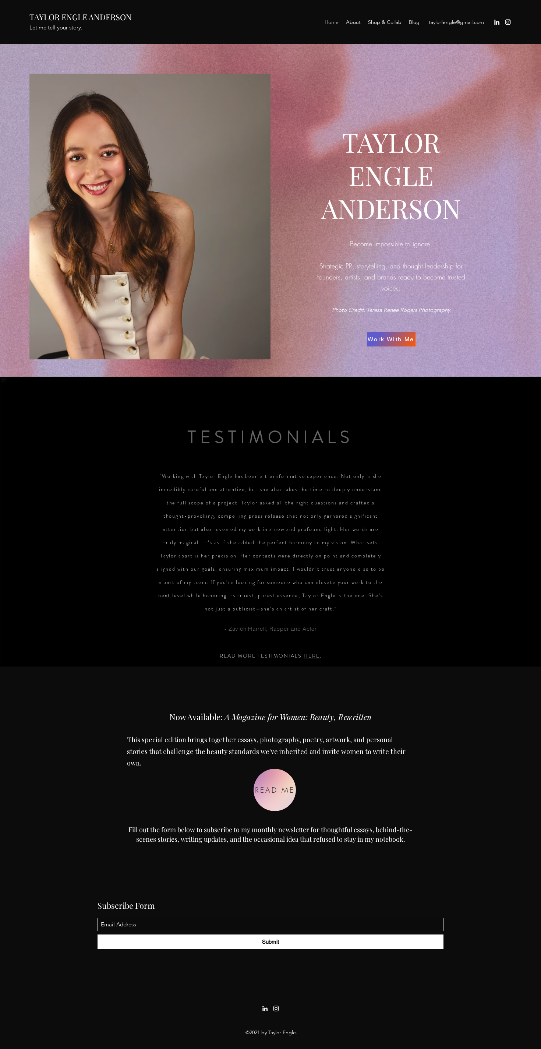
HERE (312, 655)
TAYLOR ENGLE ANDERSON (80, 16)
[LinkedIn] (497, 22)
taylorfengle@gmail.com (456, 22)
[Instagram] (508, 22)
